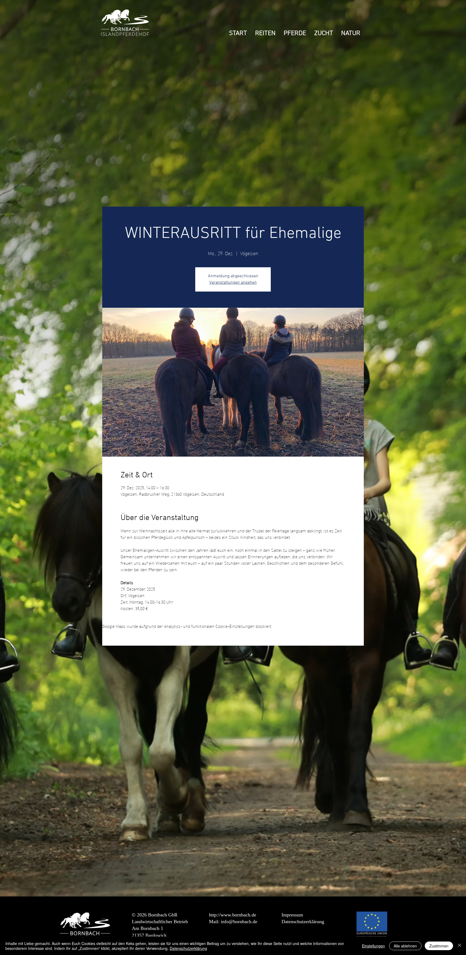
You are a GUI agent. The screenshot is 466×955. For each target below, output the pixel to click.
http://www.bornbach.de (232, 915)
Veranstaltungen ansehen (233, 282)
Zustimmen (438, 946)
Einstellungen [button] (373, 946)
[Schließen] (459, 946)
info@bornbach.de (239, 921)
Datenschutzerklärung (303, 921)
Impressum (292, 915)
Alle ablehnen (405, 946)
